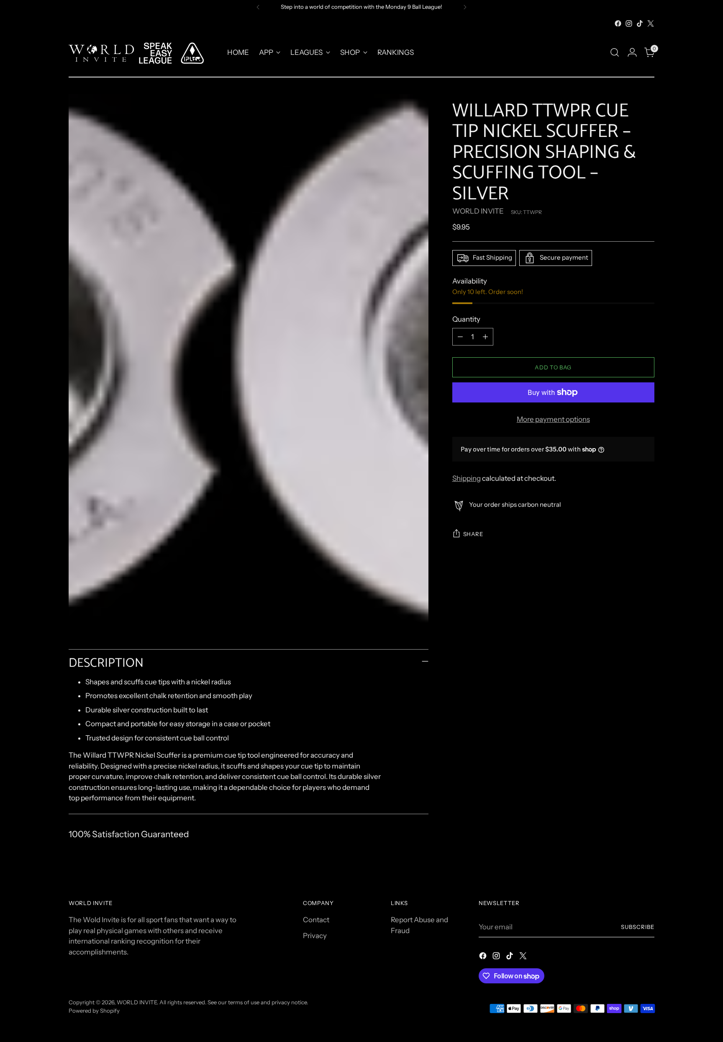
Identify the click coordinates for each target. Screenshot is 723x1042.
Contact (316, 920)
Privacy (315, 935)
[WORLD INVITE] (142, 52)
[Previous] (258, 7)
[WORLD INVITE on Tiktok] (640, 23)
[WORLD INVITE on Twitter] (650, 23)
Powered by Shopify (94, 1010)
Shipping (466, 478)
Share (473, 534)
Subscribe (637, 926)
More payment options (553, 419)
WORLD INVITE (478, 211)
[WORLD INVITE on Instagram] (629, 23)
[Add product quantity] (485, 336)
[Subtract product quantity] (460, 336)
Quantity (466, 319)
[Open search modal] (614, 52)
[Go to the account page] (632, 52)
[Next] (465, 7)
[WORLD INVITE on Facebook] (618, 23)
